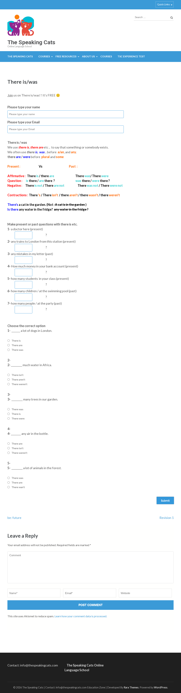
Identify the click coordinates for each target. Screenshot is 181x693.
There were (18, 418)
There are (16, 345)
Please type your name (23, 107)
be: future (14, 518)
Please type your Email (23, 122)
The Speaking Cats (31, 42)
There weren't (19, 384)
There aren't (18, 379)
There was (17, 349)
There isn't (17, 374)
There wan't (18, 487)
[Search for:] (151, 17)
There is (16, 340)
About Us (88, 56)
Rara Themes (131, 687)
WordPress (160, 687)
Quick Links (163, 4)
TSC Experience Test (131, 56)
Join (10, 95)
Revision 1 (166, 518)
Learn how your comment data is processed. (80, 616)
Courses (44, 56)
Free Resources (66, 56)
